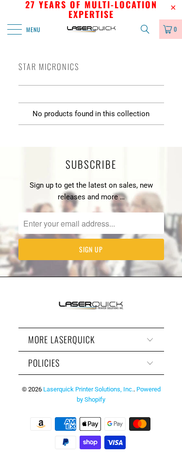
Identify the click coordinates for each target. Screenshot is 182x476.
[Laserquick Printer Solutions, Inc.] (91, 29)
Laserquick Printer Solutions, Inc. (88, 389)
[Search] (148, 29)
